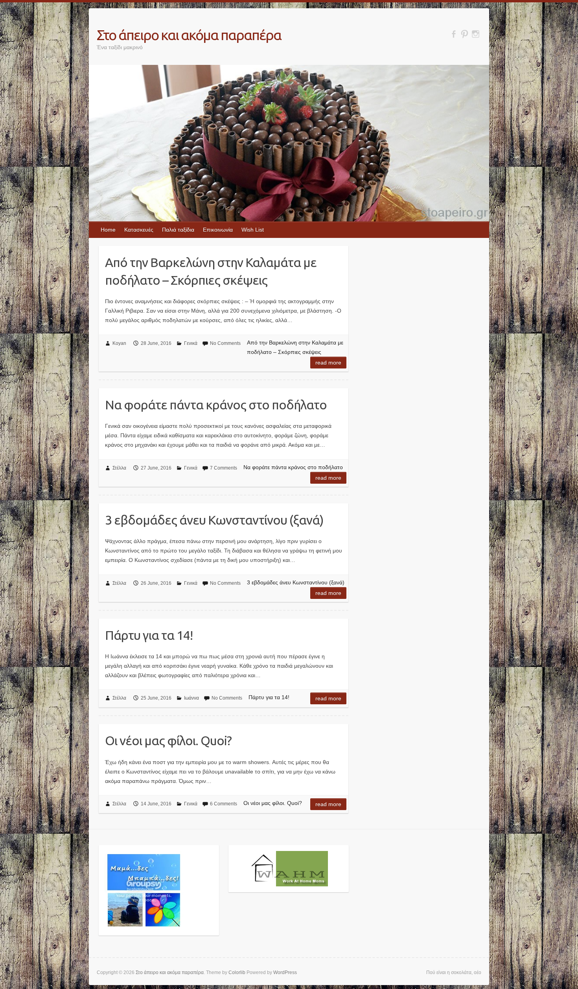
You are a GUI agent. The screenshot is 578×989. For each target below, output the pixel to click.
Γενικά (190, 343)
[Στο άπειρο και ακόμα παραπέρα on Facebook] (453, 34)
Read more (328, 362)
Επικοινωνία (218, 230)
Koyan (119, 343)
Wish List (252, 230)
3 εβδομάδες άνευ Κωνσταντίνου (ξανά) (214, 520)
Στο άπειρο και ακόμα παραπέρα (189, 35)
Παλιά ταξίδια (178, 230)
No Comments (225, 343)
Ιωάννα (191, 698)
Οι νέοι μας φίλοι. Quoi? (168, 740)
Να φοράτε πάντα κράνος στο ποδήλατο (216, 405)
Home (108, 230)
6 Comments (223, 804)
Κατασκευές (138, 230)
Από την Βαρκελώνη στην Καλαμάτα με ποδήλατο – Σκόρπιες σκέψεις (211, 271)
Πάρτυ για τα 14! (149, 635)
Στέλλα (119, 468)
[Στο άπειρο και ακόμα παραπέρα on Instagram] (475, 34)
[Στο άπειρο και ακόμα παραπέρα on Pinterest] (464, 34)
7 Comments (223, 468)
